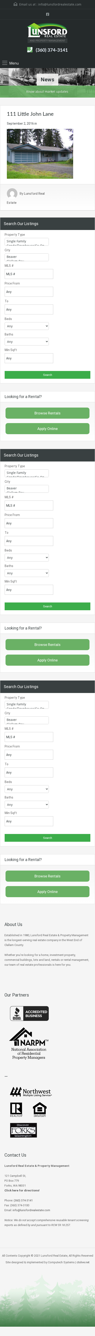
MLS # (9, 265)
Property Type (15, 234)
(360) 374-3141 (52, 50)
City (7, 250)
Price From (12, 283)
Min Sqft (11, 350)
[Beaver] (26, 257)
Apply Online (47, 428)
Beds (8, 319)
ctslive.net (83, 1262)
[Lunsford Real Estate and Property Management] (47, 30)
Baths (9, 334)
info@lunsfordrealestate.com (59, 4)
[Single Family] (26, 241)
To (6, 301)
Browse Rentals (47, 413)
